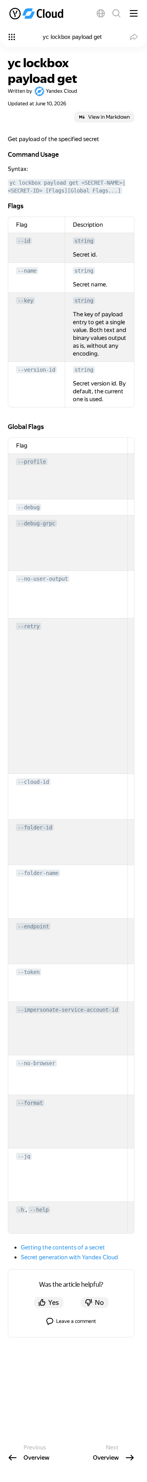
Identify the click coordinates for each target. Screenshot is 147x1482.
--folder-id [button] (35, 827)
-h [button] (21, 1210)
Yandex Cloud (61, 91)
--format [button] (30, 1103)
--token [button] (29, 972)
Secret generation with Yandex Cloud (69, 1257)
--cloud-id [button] (33, 782)
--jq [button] (24, 1156)
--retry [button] (29, 626)
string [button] (83, 241)
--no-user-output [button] (43, 579)
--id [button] (24, 241)
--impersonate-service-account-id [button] (68, 1010)
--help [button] (39, 1210)
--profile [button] (32, 462)
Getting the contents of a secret (63, 1247)
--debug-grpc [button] (36, 523)
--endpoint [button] (33, 926)
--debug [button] (29, 507)
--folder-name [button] (38, 873)
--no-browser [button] (36, 1063)
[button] (101, 13)
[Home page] (37, 13)
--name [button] (27, 271)
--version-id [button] (36, 370)
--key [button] (25, 300)
